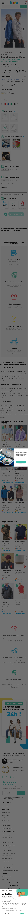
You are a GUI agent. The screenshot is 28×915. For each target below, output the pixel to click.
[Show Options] (25, 460)
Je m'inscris (21, 461)
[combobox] (21, 460)
